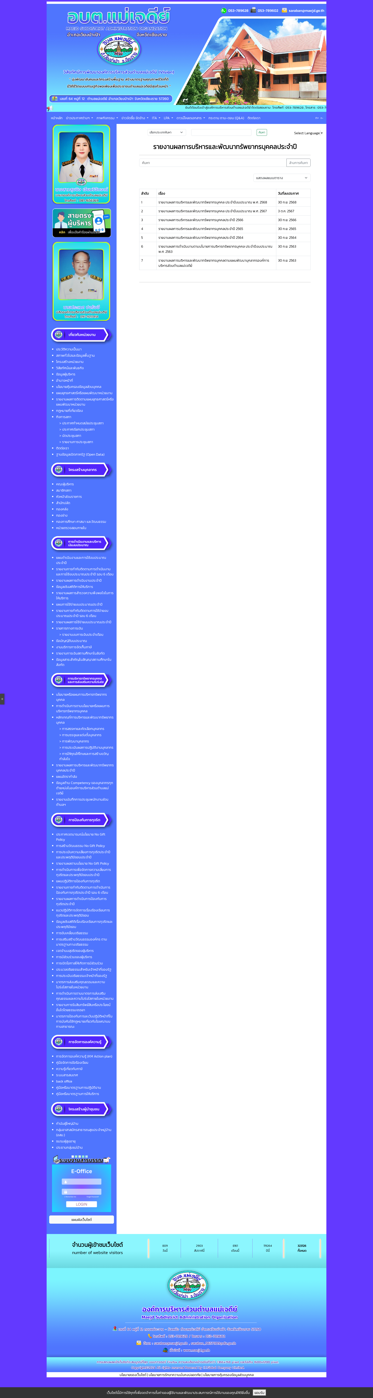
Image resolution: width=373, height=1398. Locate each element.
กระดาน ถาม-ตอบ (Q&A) (226, 117)
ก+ (317, 117)
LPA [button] (167, 117)
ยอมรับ (259, 1392)
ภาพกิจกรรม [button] (105, 117)
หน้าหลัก (57, 117)
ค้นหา (262, 132)
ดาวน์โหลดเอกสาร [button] (189, 117)
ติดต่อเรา (254, 117)
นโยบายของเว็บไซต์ (133, 1374)
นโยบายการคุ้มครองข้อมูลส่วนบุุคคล (228, 1374)
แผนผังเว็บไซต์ (81, 1219)
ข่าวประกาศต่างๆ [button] (78, 117)
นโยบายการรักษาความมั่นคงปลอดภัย (175, 1374)
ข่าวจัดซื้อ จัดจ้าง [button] (134, 117)
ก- (322, 118)
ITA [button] (155, 117)
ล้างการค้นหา (298, 162)
